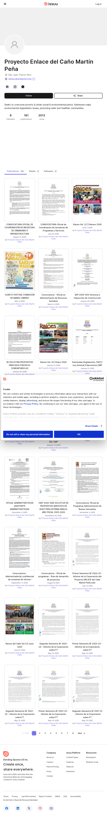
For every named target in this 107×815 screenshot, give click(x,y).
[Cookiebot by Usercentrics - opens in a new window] (91, 379)
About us (50, 757)
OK (79, 434)
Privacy (15, 796)
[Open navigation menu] (5, 4)
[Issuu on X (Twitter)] (29, 808)
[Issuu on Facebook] (6, 808)
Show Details (91, 426)
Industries (70, 771)
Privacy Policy (31, 403)
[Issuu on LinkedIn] (17, 808)
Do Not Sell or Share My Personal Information (20, 800)
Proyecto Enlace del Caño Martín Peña (21, 241)
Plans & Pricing (53, 767)
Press (49, 771)
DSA (65, 796)
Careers (50, 762)
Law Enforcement (28, 796)
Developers (91, 757)
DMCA (57, 796)
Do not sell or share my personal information (28, 434)
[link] (98, 4)
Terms (5, 796)
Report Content (45, 796)
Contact (50, 776)
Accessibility (75, 796)
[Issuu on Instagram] (40, 808)
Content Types (72, 757)
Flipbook (70, 767)
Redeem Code (92, 762)
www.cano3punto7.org (21, 78)
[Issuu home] (51, 3)
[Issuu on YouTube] (51, 808)
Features (70, 762)
